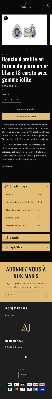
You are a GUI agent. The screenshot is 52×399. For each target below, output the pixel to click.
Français (24, 375)
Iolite (40, 210)
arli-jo (28, 394)
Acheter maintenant (26, 116)
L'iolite (5, 145)
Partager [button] (9, 166)
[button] (3, 5)
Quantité (5, 94)
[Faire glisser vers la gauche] (20, 50)
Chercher (9, 315)
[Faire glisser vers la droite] (32, 50)
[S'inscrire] (44, 295)
